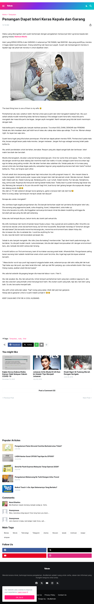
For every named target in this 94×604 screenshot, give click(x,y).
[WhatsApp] (36, 345)
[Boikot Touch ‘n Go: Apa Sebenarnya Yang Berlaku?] (7, 489)
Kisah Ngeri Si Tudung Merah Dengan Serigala (77, 373)
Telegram (36, 533)
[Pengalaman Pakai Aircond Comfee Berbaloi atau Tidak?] (7, 447)
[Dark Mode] (87, 6)
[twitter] (70, 550)
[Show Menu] (3, 6)
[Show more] (46, 345)
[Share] (90, 25)
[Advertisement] (47, 319)
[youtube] (24, 555)
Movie (15, 533)
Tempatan (12, 14)
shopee (7, 537)
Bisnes (6, 533)
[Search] (91, 6)
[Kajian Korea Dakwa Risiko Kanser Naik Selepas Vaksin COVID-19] (16, 362)
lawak (64, 533)
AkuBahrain (51, 599)
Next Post (86, 398)
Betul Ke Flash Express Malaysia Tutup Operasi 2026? (37, 467)
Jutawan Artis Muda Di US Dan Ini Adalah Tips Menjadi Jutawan (46, 374)
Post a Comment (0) (47, 390)
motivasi (73, 533)
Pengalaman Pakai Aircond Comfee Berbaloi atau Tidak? (38, 446)
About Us (38, 595)
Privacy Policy (50, 595)
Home (4, 14)
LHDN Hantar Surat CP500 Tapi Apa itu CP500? (34, 456)
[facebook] (24, 550)
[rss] (57, 583)
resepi (83, 533)
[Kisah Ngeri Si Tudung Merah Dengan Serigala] (78, 362)
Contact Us (62, 595)
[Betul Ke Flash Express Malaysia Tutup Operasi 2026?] (7, 468)
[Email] (41, 345)
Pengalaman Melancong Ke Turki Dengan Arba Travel (37, 477)
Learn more (22, 592)
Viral (24, 339)
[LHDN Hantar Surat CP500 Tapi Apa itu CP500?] (7, 458)
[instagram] (70, 555)
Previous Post (9, 398)
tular (20, 339)
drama (46, 533)
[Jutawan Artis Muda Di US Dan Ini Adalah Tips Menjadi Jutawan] (47, 362)
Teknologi (25, 533)
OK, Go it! (19, 597)
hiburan (55, 533)
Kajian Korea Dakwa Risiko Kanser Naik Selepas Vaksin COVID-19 (14, 374)
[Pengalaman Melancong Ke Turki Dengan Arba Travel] (7, 478)
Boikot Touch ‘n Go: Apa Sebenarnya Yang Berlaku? (36, 487)
